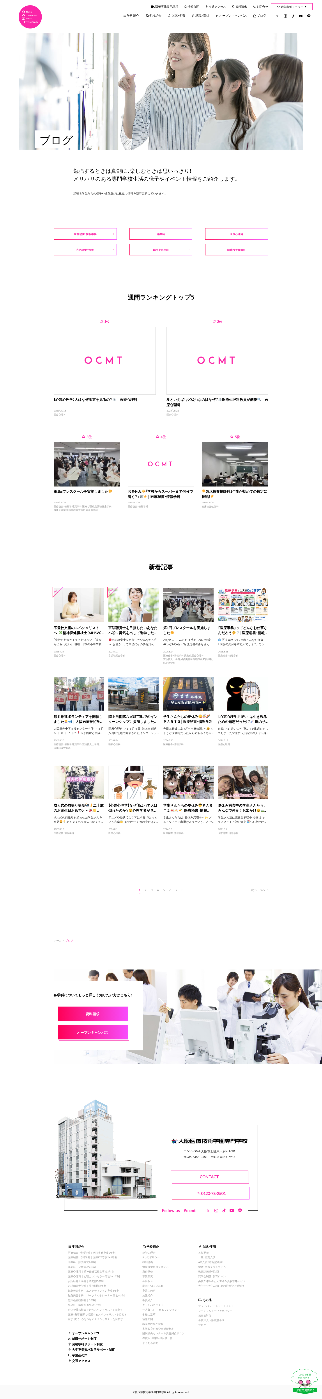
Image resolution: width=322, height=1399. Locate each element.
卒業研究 (147, 1276)
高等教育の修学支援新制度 (158, 1329)
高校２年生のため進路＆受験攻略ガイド (222, 1281)
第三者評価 (204, 1315)
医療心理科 (60, 414)
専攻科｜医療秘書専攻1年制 (84, 1305)
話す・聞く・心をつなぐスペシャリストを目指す (95, 1319)
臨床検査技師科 (77, 510)
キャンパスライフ (152, 1305)
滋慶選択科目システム (155, 1267)
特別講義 (147, 1262)
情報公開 (193, 6)
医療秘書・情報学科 (64, 506)
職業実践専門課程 (166, 6)
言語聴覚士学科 (103, 506)
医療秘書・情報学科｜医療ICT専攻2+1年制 (92, 1257)
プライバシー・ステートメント (216, 1306)
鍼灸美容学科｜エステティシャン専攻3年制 (93, 1290)
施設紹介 (147, 1295)
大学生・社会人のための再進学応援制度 (221, 1286)
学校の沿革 (149, 1314)
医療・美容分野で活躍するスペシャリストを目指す (97, 1314)
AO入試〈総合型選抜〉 (211, 1262)
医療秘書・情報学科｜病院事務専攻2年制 (91, 1253)
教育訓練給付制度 (208, 1271)
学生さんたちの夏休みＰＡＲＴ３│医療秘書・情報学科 (188, 719)
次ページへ (258, 890)
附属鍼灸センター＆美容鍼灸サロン (163, 1333)
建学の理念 (149, 1253)
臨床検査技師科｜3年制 (82, 1300)
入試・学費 (178, 15)
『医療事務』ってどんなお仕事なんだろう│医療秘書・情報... (242, 630)
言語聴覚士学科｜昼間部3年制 (86, 1281)
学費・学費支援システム (212, 1267)
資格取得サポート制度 (87, 1344)
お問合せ (262, 6)
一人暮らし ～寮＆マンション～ (161, 1310)
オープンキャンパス (233, 15)
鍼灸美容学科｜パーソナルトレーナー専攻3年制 (96, 1295)
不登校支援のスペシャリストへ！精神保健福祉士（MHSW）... (79, 630)
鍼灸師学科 (92, 510)
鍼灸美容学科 (61, 510)
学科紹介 (133, 15)
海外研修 (147, 1271)
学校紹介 (155, 15)
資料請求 (241, 6)
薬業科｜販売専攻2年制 (82, 1262)
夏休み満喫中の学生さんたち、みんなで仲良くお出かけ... (242, 807)
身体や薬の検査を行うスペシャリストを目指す (95, 1310)
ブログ (261, 15)
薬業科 (78, 506)
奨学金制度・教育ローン (212, 1276)
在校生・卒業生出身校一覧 (157, 1338)
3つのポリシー (151, 1257)
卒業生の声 (79, 1355)
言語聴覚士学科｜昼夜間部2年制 (87, 1286)
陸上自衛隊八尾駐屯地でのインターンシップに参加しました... (132, 719)
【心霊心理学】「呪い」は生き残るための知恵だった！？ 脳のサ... (242, 719)
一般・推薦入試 (206, 1257)
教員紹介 (147, 1300)
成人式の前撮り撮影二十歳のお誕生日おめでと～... (79, 807)
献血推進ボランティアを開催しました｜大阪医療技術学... (78, 719)
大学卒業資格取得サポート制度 (93, 1349)
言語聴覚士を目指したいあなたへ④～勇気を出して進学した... (132, 630)
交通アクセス (217, 6)
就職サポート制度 (84, 1338)
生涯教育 (147, 1281)
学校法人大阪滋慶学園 (211, 1320)
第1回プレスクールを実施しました (187, 630)
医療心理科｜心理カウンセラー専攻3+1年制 (94, 1276)
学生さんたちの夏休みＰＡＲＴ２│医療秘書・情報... (188, 807)
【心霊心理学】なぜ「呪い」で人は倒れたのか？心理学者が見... (132, 807)
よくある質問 (150, 1343)
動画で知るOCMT (152, 1286)
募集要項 (203, 1253)
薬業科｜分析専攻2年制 (82, 1267)
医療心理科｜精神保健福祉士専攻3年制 (91, 1271)
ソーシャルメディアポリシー (215, 1311)
